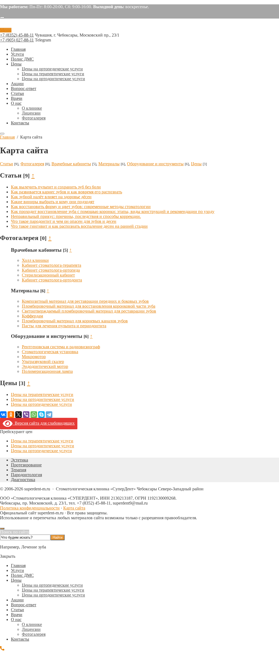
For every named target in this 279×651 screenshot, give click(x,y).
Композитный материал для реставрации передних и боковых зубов (85, 301)
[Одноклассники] (11, 414)
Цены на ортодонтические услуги (42, 399)
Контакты (20, 639)
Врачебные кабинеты (71, 163)
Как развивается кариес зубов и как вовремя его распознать (66, 192)
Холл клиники (35, 260)
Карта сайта (74, 508)
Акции (17, 600)
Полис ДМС (22, 575)
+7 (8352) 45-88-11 (17, 35)
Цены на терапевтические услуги (42, 394)
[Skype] (41, 414)
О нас (16, 619)
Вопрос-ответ (23, 604)
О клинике (32, 624)
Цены (196, 163)
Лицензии (31, 629)
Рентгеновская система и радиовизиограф (61, 346)
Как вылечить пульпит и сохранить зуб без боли (56, 187)
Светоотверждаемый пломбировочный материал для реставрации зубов (89, 311)
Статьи (6, 163)
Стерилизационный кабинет (48, 275)
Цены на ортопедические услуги (41, 404)
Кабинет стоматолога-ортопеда (51, 270)
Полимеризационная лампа (47, 371)
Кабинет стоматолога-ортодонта (52, 280)
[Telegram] (49, 414)
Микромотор (34, 356)
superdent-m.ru (139, 25)
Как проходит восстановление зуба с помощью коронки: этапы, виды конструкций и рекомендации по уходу (112, 211)
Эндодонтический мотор (45, 366)
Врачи (16, 614)
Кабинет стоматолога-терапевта (51, 265)
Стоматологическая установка (50, 351)
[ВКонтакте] (3, 414)
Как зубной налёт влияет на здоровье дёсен (51, 196)
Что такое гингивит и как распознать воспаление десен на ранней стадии (79, 226)
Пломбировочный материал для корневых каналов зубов (75, 321)
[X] (18, 414)
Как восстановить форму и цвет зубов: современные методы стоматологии (81, 206)
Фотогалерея (32, 163)
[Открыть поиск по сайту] (2, 17)
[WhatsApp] (34, 414)
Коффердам (32, 316)
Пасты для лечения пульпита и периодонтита (64, 325)
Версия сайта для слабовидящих (44, 423)
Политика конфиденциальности (30, 508)
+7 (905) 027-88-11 (17, 40)
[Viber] (26, 414)
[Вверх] (2, 528)
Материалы (109, 163)
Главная (18, 565)
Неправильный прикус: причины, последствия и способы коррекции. (76, 216)
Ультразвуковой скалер (43, 361)
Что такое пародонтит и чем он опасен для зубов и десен (63, 221)
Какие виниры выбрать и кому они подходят (52, 201)
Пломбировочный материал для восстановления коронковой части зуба (88, 306)
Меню (5, 30)
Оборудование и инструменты (155, 163)
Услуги (17, 570)
